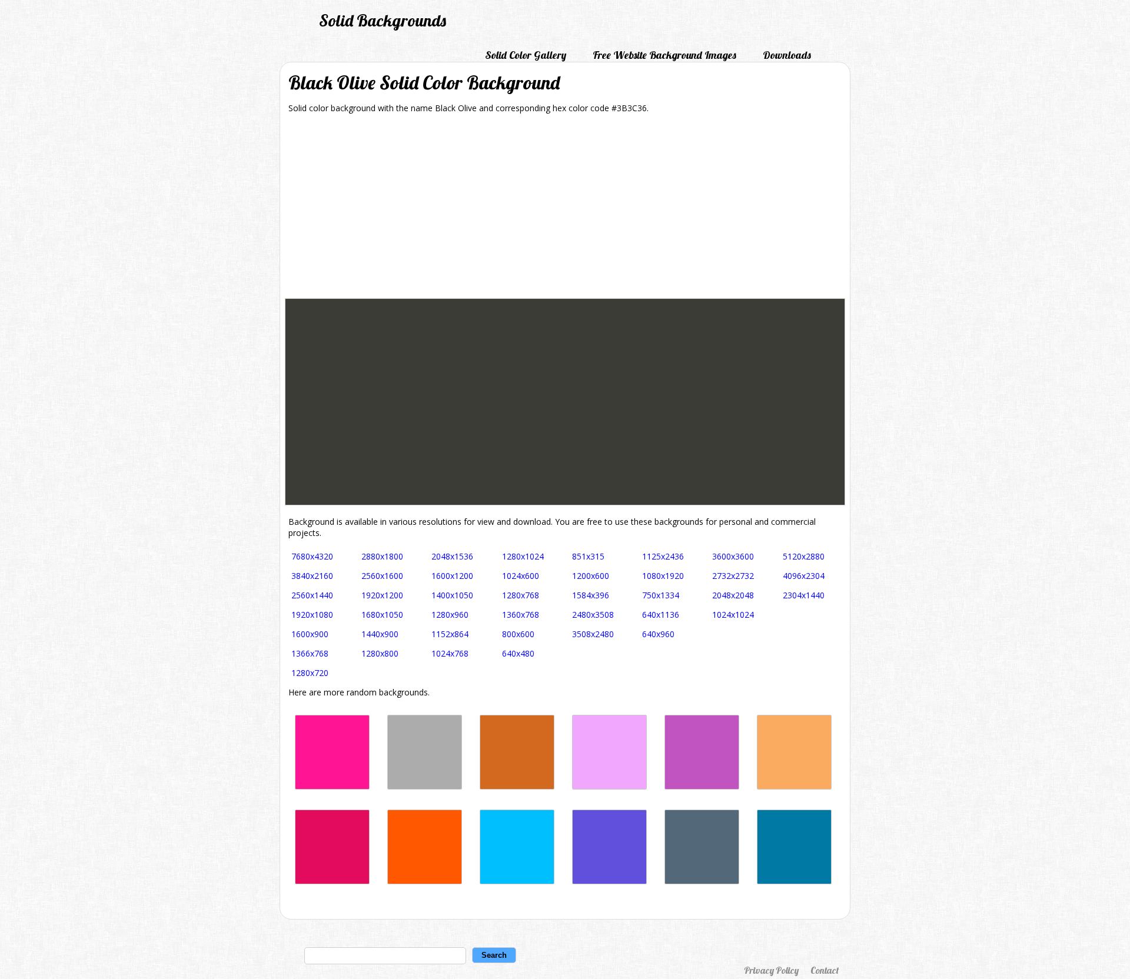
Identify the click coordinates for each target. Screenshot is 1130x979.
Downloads (787, 55)
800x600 (518, 634)
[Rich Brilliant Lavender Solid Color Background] (609, 786)
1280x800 (379, 653)
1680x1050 (382, 614)
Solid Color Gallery (525, 55)
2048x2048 (733, 595)
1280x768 (520, 595)
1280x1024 (523, 556)
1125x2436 (663, 556)
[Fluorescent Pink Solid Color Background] (332, 786)
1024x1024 (733, 614)
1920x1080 (312, 614)
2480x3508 (593, 614)
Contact (824, 970)
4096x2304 (804, 575)
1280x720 (309, 672)
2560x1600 (382, 575)
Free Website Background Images (664, 55)
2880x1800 (382, 556)
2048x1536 (452, 556)
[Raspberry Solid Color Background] (332, 881)
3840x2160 (312, 575)
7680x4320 (312, 556)
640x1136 (660, 614)
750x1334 (660, 595)
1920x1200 (382, 595)
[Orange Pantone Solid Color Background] (424, 881)
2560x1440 (312, 595)
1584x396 (590, 595)
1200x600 (590, 575)
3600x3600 (733, 556)
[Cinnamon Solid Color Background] (517, 786)
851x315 (588, 556)
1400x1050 (452, 595)
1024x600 (520, 575)
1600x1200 (452, 575)
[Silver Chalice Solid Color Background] (424, 786)
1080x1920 (663, 575)
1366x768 (309, 653)
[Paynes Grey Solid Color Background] (701, 881)
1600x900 (309, 634)
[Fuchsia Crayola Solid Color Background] (701, 786)
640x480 (518, 653)
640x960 (658, 634)
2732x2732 (733, 575)
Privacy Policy (771, 970)
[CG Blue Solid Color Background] (794, 881)
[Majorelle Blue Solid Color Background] (609, 881)
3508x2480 (593, 634)
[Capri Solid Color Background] (517, 881)
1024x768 (449, 653)
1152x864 (449, 634)
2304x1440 (804, 595)
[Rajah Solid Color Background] (794, 786)
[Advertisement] (565, 210)
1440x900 (379, 634)
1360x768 (520, 614)
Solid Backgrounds (382, 20)
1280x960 (449, 614)
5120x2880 (804, 556)
